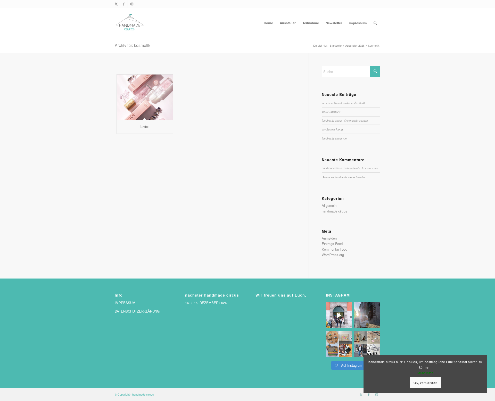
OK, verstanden (425, 382)
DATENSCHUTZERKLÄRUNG (137, 311)
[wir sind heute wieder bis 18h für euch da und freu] (339, 315)
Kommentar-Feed (334, 249)
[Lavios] (145, 97)
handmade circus (334, 211)
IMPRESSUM (125, 302)
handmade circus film (334, 138)
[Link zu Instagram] (132, 4)
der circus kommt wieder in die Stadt (343, 103)
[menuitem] (268, 23)
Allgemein (329, 205)
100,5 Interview (331, 111)
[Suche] (375, 23)
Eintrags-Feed (332, 243)
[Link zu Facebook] (124, 4)
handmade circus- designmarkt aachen (345, 120)
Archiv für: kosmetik (132, 45)
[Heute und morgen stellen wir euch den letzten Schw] (339, 344)
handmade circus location (362, 168)
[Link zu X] (116, 4)
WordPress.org (333, 254)
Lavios (145, 126)
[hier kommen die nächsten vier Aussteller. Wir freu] (367, 344)
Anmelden (329, 238)
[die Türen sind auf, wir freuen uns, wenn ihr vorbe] (367, 315)
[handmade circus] (130, 23)
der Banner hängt (332, 129)
